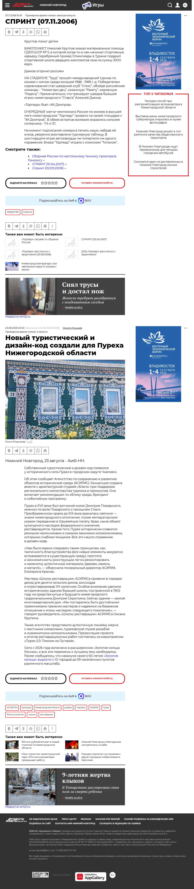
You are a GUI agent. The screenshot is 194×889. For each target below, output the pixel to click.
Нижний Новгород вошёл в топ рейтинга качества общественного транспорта (158, 134)
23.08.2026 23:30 (14, 328)
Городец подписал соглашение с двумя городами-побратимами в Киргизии (101, 757)
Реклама (86, 819)
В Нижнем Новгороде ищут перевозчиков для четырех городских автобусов (158, 150)
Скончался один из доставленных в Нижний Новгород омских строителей (158, 165)
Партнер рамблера (62, 875)
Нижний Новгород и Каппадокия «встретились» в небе (101, 743)
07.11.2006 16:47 (13, 15)
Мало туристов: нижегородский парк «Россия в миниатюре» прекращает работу (41, 757)
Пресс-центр (69, 819)
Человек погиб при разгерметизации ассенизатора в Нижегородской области (158, 104)
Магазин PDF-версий (107, 819)
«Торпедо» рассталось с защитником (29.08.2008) (36, 253)
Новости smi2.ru (18, 316)
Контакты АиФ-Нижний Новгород (75, 823)
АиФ (29, 441)
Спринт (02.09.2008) (47, 168)
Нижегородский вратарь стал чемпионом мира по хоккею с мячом (39, 266)
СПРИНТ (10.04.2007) (48, 164)
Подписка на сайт (40, 823)
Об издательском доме (43, 819)
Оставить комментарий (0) (97, 183)
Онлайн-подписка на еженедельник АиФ (148, 819)
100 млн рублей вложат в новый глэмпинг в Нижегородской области (40, 744)
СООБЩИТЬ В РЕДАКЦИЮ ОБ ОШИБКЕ (120, 823)
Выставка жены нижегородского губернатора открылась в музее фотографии (158, 119)
